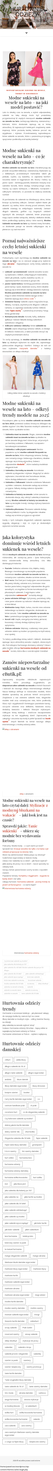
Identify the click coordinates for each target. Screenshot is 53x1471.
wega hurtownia (11, 1399)
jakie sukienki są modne (15, 1216)
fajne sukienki (41, 1138)
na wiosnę (30, 984)
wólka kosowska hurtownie (16, 1419)
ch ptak (33, 1105)
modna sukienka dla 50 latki (13, 984)
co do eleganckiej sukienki (34, 1112)
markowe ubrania (12, 1288)
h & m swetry (10, 1151)
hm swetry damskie (30, 1151)
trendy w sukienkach (26, 94)
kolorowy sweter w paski (15, 1242)
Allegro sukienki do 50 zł (15, 1066)
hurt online (9, 1158)
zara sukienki (10, 1425)
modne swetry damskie (15, 1308)
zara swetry (26, 1425)
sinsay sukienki (31, 1334)
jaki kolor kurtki (40, 1223)
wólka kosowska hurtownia (30, 1412)
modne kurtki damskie (14, 1301)
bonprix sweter (11, 1092)
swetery (27, 1360)
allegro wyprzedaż (36, 1073)
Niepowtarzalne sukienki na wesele (26, 90)
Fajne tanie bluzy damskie (15, 1144)
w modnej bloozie (12, 1406)
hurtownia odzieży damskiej (16, 1171)
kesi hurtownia (11, 1236)
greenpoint (37, 1144)
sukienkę (37, 1354)
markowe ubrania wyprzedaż (17, 1295)
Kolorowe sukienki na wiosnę (14, 980)
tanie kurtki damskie (13, 1373)
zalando (36, 1419)
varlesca (42, 1393)
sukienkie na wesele (11, 993)
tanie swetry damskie (38, 1386)
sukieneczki (21, 595)
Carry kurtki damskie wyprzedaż (18, 1099)
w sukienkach (31, 1406)
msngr (37, 1314)
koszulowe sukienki (34, 980)
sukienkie (8, 1347)
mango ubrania (39, 1256)
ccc (39, 1099)
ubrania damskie (26, 1393)
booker (27, 1092)
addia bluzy (21, 1060)
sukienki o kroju (24, 1347)
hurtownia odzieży (31, 953)
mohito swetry (37, 1308)
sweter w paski (11, 1360)
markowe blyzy (39, 1269)
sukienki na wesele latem (12, 990)
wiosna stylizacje (31, 1399)
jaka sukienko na (11, 1197)
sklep (22, 794)
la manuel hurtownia (13, 1249)
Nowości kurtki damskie (15, 1321)
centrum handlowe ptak (15, 1105)
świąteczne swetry (37, 1441)
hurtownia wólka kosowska (16, 1177)
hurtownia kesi (25, 1158)
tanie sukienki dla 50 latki (30, 993)
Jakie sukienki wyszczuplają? (13, 977)
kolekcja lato (28, 1236)
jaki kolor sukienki (12, 1229)
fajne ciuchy (15, 310)
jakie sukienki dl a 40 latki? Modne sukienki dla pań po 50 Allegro (23, 968)
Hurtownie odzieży (26, 11)
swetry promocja (34, 1367)
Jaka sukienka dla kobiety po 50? (15, 964)
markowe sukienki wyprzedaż (17, 1282)
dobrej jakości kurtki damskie (17, 1125)
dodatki (20, 464)
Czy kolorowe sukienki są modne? (15, 961)
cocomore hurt (11, 1112)
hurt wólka (37, 1177)
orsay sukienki (11, 1327)
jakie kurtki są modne (33, 1197)
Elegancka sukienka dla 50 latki (17, 1138)
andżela (8, 1079)
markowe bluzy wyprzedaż (16, 1269)
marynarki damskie (28, 348)
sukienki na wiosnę (31, 990)
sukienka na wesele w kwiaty (14, 987)
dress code (29, 298)
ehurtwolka (30, 1131)
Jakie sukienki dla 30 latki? (13, 974)
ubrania (10, 264)
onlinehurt (34, 1321)
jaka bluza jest (20, 1184)
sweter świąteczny (13, 1367)
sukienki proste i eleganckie (16, 1354)
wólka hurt (9, 1412)
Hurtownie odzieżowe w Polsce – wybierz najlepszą (24, 1034)
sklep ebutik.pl (43, 984)
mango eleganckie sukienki (16, 1256)
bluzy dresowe (39, 1086)
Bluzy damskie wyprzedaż (16, 1086)
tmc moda (9, 1393)
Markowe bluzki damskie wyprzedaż (20, 1262)
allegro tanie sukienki (13, 1073)
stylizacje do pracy (30, 1340)
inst (6, 1184)
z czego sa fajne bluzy (14, 1441)
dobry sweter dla (12, 1131)
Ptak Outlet (27, 1327)
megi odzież (40, 1295)
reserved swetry (12, 1334)
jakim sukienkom (32, 1229)
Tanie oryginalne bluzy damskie (18, 1380)
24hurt (7, 1060)
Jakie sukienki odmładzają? (35, 974)
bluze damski (22, 1079)
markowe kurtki (11, 1275)
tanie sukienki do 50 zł (14, 1386)
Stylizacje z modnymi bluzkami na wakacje (25, 810)
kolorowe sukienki (33, 977)
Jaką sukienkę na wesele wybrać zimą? (18, 1025)
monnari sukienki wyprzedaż (16, 1314)
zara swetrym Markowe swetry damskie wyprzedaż (22, 1433)
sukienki (30, 987)
